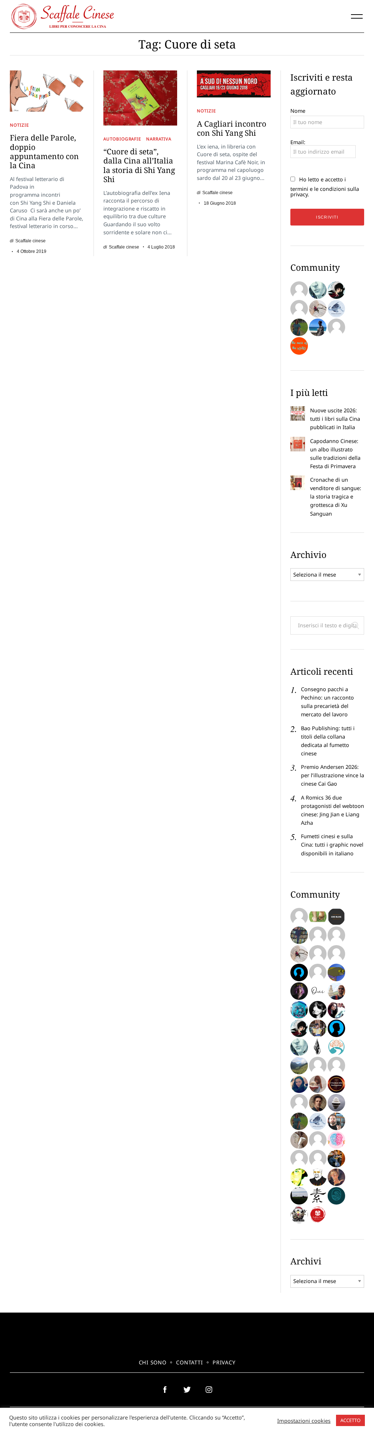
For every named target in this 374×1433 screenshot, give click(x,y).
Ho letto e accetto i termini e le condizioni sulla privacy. (324, 187)
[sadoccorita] (336, 954)
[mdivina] (299, 916)
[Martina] (318, 1196)
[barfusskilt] (318, 916)
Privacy (224, 1362)
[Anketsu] (336, 290)
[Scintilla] (336, 1103)
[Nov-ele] (299, 327)
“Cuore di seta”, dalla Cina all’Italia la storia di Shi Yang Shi (139, 165)
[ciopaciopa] (299, 1009)
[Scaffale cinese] (318, 1214)
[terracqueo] (318, 1140)
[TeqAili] (299, 1084)
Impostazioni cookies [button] (304, 1420)
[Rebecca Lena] (299, 991)
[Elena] (336, 308)
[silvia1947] (299, 1140)
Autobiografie (122, 139)
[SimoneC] (336, 916)
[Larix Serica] (299, 308)
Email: (297, 142)
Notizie (19, 125)
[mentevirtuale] (299, 972)
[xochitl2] (299, 935)
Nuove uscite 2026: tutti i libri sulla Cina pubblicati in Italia (335, 419)
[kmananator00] (318, 1177)
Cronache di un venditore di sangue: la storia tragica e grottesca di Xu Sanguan (335, 496)
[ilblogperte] (336, 1028)
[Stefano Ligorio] (318, 1103)
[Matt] (299, 1065)
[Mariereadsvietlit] (336, 1196)
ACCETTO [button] (350, 1420)
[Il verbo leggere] (299, 290)
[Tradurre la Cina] (336, 327)
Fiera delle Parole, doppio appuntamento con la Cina (44, 151)
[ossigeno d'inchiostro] (336, 1009)
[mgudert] (299, 1214)
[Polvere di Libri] (318, 308)
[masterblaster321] (336, 972)
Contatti (189, 1362)
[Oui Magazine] (318, 991)
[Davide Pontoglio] (299, 1177)
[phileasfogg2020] (336, 1121)
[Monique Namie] (318, 290)
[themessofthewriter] (299, 346)
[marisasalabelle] (336, 1177)
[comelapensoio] (336, 1140)
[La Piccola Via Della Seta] (336, 1047)
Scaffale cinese (30, 240)
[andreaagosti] (318, 1158)
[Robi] (299, 1196)
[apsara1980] (336, 935)
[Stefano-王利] (318, 1028)
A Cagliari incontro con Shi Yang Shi (231, 128)
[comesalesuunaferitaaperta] (318, 1047)
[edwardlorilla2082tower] (318, 954)
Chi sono (153, 1362)
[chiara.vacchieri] (318, 1009)
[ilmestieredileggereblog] (336, 1158)
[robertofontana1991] (318, 327)
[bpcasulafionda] (336, 1065)
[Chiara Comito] (318, 972)
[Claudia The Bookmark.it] (318, 1084)
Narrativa (158, 139)
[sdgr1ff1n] (318, 935)
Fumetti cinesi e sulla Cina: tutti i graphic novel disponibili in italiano (332, 844)
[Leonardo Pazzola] (336, 1084)
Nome (297, 110)
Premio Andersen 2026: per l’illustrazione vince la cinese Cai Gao (332, 775)
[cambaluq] (336, 991)
